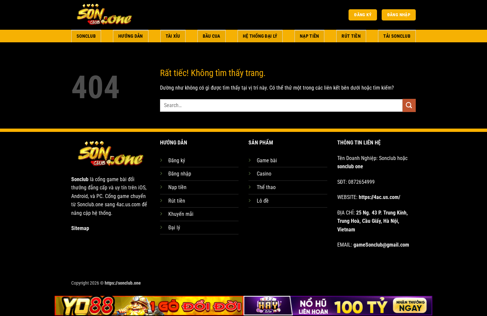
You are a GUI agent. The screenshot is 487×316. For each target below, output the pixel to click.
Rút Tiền (351, 36)
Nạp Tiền (309, 36)
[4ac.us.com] (104, 15)
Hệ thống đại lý (260, 36)
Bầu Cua (211, 36)
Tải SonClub (396, 36)
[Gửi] (409, 105)
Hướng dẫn (130, 36)
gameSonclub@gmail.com (381, 245)
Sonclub (86, 36)
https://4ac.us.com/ (379, 197)
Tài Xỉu (173, 36)
